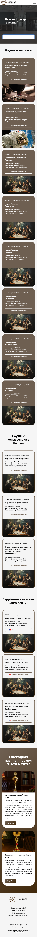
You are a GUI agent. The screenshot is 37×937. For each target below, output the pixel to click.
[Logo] (9, 2)
